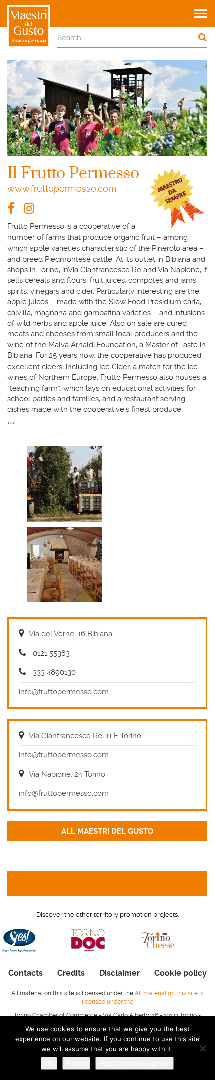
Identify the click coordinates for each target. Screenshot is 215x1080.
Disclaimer (120, 973)
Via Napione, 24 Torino (67, 774)
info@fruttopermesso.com (64, 691)
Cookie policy (180, 973)
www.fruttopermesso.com (62, 188)
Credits (71, 973)
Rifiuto (76, 1063)
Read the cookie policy (135, 1063)
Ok (49, 1063)
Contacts (25, 973)
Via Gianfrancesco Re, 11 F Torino (85, 735)
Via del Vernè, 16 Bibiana (70, 633)
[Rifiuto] (203, 1048)
